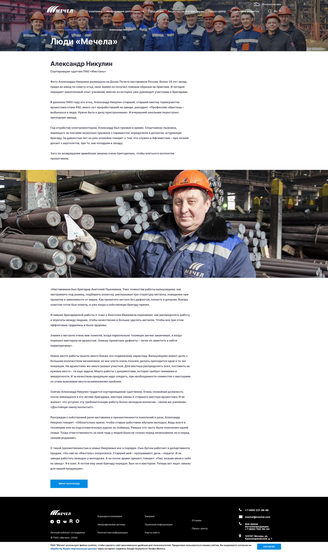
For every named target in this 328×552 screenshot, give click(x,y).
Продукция (155, 11)
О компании (94, 11)
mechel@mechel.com (257, 517)
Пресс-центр (217, 11)
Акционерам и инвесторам (186, 11)
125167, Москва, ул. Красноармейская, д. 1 (258, 537)
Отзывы (196, 520)
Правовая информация (159, 524)
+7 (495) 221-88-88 (257, 510)
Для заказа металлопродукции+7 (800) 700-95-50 (257, 526)
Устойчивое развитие (244, 11)
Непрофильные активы (111, 524)
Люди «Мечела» (93, 29)
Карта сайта (152, 532)
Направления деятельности (125, 11)
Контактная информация (113, 532)
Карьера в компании (110, 516)
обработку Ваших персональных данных (73, 548)
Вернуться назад (69, 483)
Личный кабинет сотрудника (67, 532)
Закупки (150, 516)
